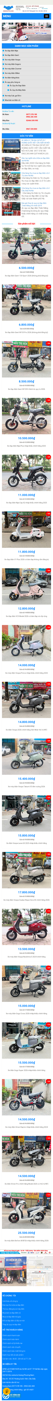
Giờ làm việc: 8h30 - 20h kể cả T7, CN (16, 1359)
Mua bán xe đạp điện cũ (11, 1313)
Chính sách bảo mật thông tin (13, 1351)
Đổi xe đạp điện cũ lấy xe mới (13, 1321)
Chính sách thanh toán (11, 1335)
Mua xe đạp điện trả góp (11, 1317)
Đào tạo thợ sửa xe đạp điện (13, 1305)
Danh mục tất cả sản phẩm (13, 1355)
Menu (7, 16)
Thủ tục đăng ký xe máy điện (13, 1309)
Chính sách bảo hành (10, 1339)
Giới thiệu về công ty (10, 1301)
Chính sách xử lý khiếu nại (12, 1343)
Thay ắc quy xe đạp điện (11, 1325)
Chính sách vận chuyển (11, 1347)
